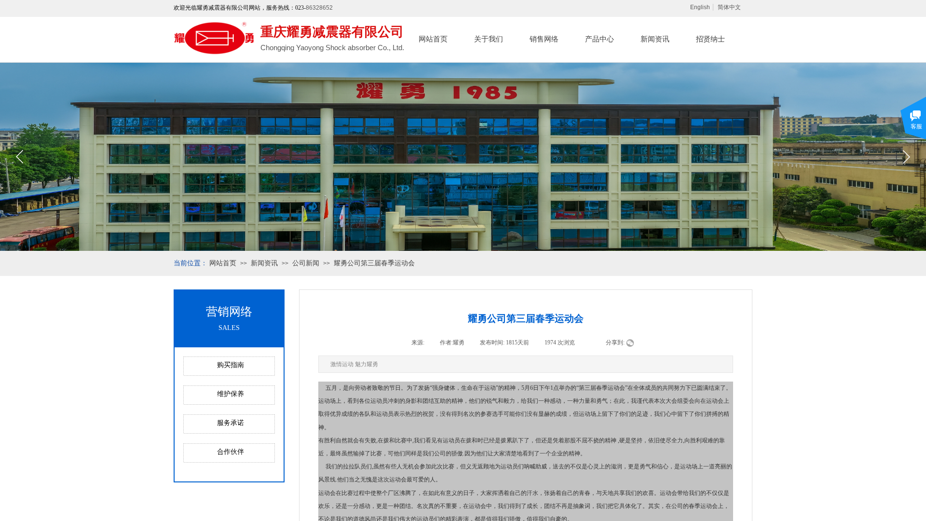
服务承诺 (230, 422)
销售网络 (544, 39)
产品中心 (599, 39)
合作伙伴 (230, 451)
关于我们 (488, 39)
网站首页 (433, 39)
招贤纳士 (710, 39)
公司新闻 (305, 263)
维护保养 (230, 394)
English (700, 7)
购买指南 (230, 365)
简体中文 (729, 7)
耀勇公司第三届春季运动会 (374, 263)
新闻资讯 (654, 39)
